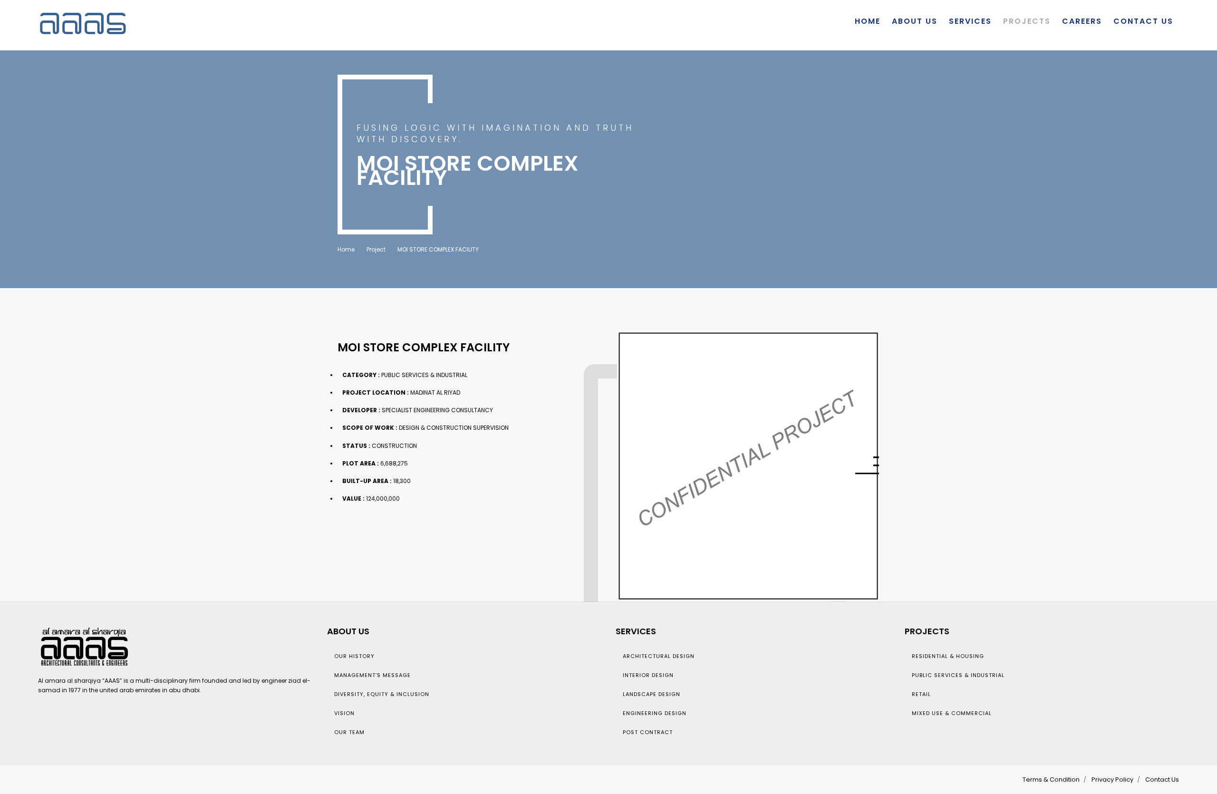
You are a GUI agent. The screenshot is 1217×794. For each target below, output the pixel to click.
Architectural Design (659, 656)
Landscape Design (651, 694)
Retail (921, 694)
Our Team (349, 732)
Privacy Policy (1112, 779)
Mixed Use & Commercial (952, 713)
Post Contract (648, 732)
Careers (1082, 21)
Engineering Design (654, 713)
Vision (344, 713)
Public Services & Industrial (958, 675)
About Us (914, 21)
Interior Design (648, 675)
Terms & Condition (1051, 779)
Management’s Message (372, 675)
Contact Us (1143, 21)
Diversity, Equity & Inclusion (381, 694)
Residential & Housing (948, 656)
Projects (1027, 21)
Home (867, 21)
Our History (354, 656)
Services (970, 21)
